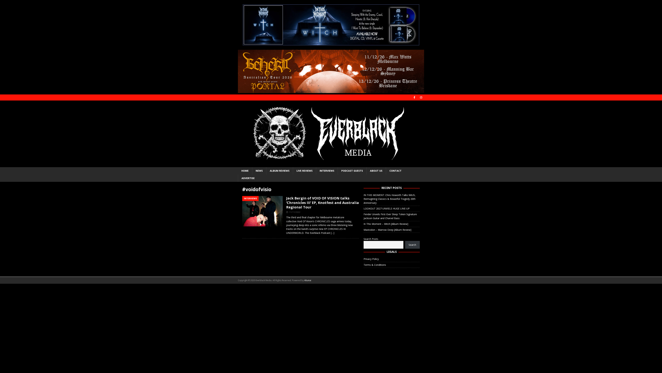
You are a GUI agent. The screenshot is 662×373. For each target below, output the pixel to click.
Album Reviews (279, 170)
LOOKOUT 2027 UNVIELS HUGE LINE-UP (387, 208)
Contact (395, 170)
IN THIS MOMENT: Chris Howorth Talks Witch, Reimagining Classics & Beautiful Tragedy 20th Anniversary (389, 198)
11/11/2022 (294, 212)
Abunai (307, 280)
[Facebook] (414, 97)
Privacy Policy (371, 259)
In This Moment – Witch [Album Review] (386, 224)
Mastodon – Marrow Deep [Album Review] (387, 229)
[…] (332, 233)
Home (245, 170)
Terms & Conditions (375, 264)
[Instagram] (421, 97)
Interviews (327, 170)
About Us (376, 170)
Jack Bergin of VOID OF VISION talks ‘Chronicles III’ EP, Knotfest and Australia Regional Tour (322, 202)
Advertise (248, 178)
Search (412, 244)
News (259, 170)
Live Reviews (305, 170)
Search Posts (371, 239)
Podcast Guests (352, 170)
